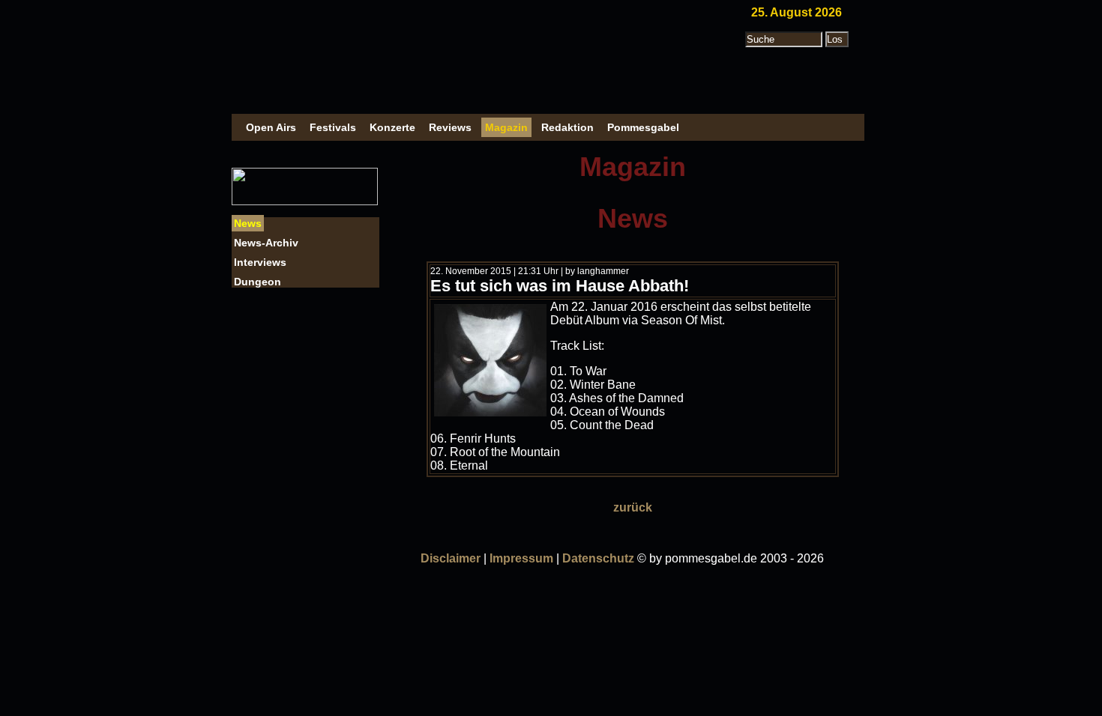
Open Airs (271, 127)
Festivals (333, 127)
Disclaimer (451, 558)
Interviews (260, 262)
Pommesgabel (643, 127)
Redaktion (567, 127)
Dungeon (257, 282)
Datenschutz (598, 558)
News (248, 223)
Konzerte (392, 127)
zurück (632, 507)
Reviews (450, 127)
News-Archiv (266, 243)
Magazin (506, 127)
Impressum (521, 558)
